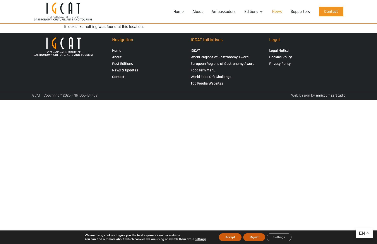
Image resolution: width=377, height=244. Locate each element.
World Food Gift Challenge (211, 76)
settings (200, 239)
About (117, 57)
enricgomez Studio (331, 95)
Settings (279, 237)
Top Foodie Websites (207, 83)
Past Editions (122, 63)
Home (116, 50)
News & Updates (125, 70)
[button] (254, 11)
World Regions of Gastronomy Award (219, 57)
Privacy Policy (280, 63)
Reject (254, 237)
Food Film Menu (203, 70)
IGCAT (195, 50)
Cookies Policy (280, 57)
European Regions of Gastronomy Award (222, 63)
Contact (118, 76)
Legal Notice (279, 50)
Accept (230, 237)
